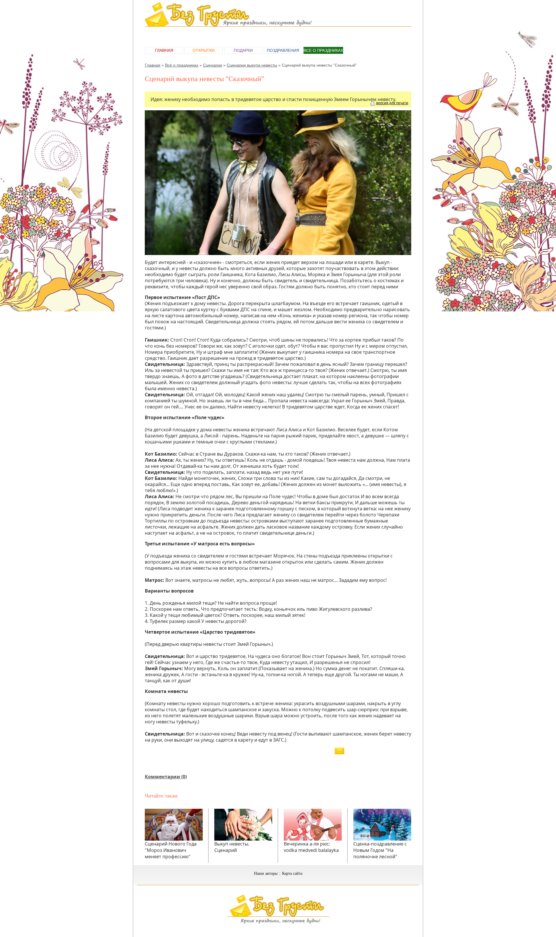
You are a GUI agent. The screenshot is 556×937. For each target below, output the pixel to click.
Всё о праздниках (181, 65)
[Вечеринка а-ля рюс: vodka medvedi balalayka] (313, 825)
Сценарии (212, 65)
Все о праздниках (323, 50)
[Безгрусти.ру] (278, 923)
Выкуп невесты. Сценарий (231, 847)
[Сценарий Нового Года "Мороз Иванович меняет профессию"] (174, 825)
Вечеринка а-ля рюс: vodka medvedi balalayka (311, 847)
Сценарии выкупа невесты (252, 65)
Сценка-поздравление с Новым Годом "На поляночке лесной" (380, 850)
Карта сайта (292, 873)
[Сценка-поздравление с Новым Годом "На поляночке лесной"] (382, 825)
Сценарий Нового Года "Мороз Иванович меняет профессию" (171, 850)
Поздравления (283, 50)
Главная (164, 50)
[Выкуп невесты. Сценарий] (243, 825)
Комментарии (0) (166, 776)
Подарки (243, 50)
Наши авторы (265, 873)
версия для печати (392, 102)
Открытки (204, 50)
